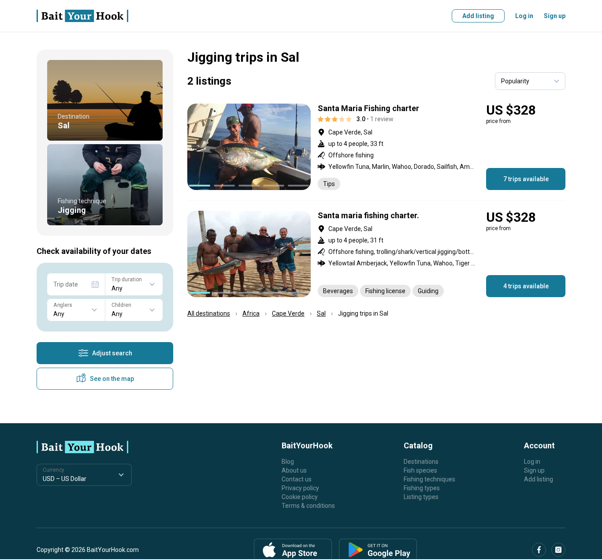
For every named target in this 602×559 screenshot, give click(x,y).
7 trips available (526, 179)
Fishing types (422, 488)
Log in (524, 15)
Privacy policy (300, 488)
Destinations (421, 461)
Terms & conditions (308, 505)
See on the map (112, 378)
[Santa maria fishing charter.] (376, 254)
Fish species (420, 470)
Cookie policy (300, 496)
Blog (288, 461)
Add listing (478, 15)
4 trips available (526, 286)
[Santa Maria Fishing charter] (376, 147)
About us (294, 470)
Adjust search (112, 353)
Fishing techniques (429, 479)
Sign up (554, 15)
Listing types (421, 496)
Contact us (297, 479)
